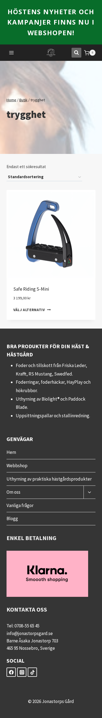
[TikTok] (32, 672)
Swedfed (63, 374)
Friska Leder (74, 365)
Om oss (13, 492)
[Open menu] (12, 53)
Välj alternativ (29, 310)
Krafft (21, 374)
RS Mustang (40, 374)
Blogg (12, 519)
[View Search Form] (76, 53)
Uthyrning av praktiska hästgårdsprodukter (49, 479)
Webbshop (17, 466)
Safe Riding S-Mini (31, 289)
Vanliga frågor (20, 505)
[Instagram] (21, 672)
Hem (11, 452)
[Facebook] (11, 672)
